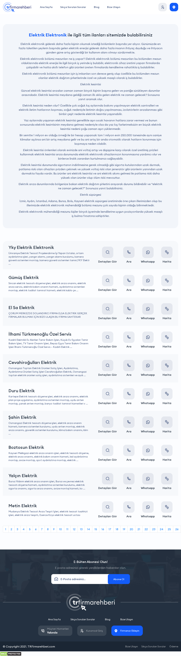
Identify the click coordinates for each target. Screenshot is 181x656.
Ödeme (173, 646)
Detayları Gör (107, 261)
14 (88, 529)
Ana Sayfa (46, 7)
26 (177, 529)
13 (81, 529)
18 (117, 529)
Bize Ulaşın (113, 7)
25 (169, 529)
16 (102, 529)
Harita (167, 261)
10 (60, 529)
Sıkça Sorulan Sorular (73, 7)
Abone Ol (118, 579)
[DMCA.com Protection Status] (10, 653)
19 (124, 529)
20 (131, 529)
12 (74, 529)
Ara (128, 261)
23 (153, 529)
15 (95, 529)
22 (146, 529)
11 (67, 529)
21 (139, 529)
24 (161, 529)
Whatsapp (148, 261)
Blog (96, 7)
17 (110, 529)
